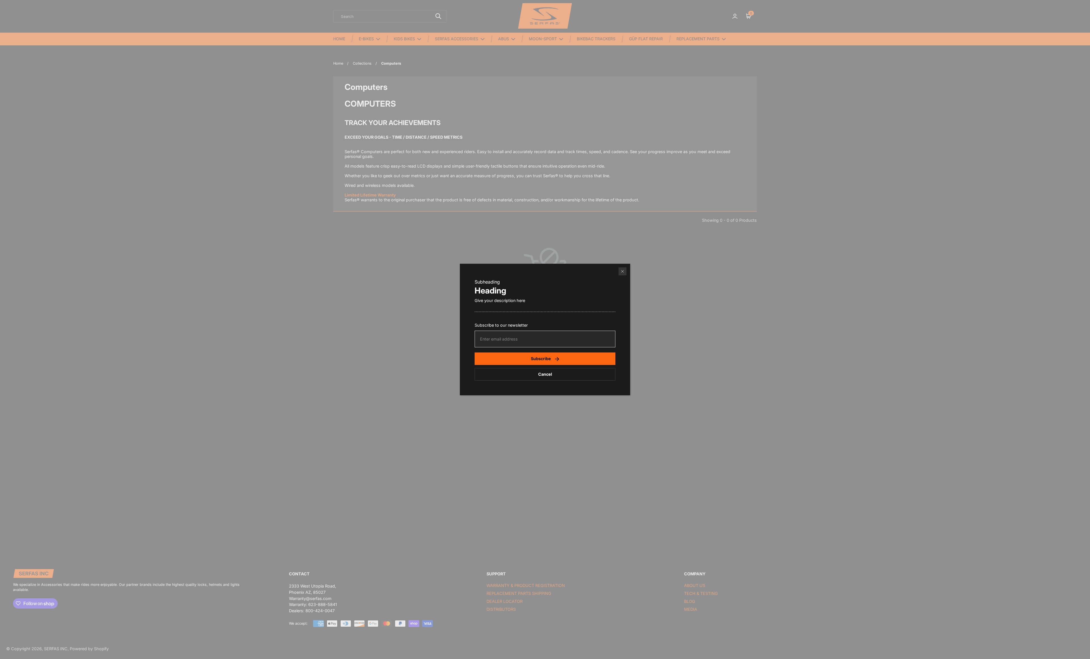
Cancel (545, 374)
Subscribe (541, 358)
